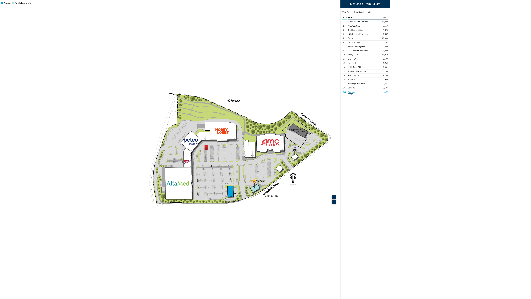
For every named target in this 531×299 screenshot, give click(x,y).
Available (359, 12)
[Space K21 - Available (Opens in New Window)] (365, 93)
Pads (368, 12)
